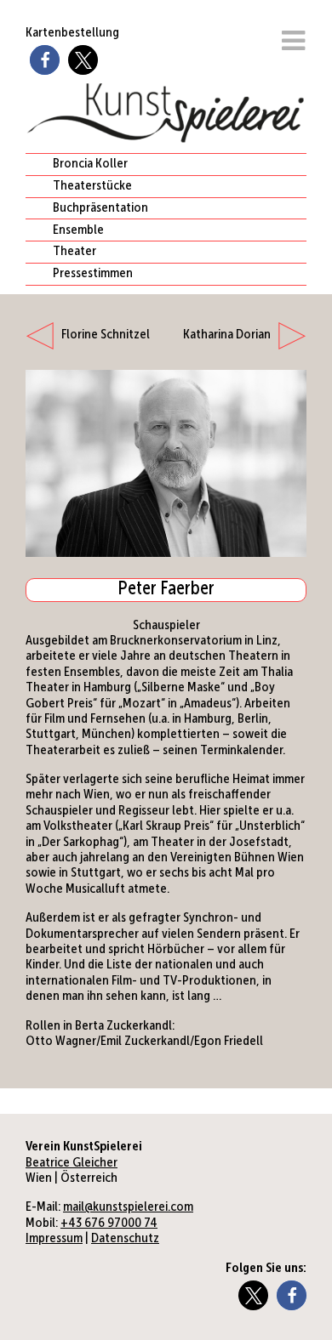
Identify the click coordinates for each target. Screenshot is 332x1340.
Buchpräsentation (100, 208)
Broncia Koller (90, 164)
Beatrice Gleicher (71, 1163)
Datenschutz (125, 1239)
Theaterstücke (92, 186)
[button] (45, 60)
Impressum (54, 1239)
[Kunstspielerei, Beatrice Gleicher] (166, 553)
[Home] (166, 136)
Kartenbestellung (72, 33)
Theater (74, 251)
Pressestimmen (93, 274)
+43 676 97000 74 (108, 1223)
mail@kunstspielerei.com (128, 1207)
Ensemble (78, 230)
